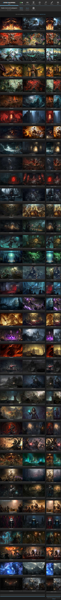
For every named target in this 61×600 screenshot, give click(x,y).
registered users (43, 14)
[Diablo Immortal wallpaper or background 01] (11, 29)
